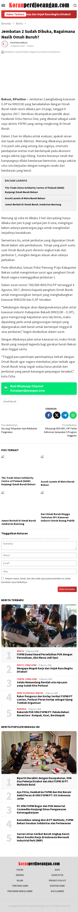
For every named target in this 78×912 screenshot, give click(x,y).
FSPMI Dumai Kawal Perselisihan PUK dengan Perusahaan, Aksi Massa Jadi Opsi (44, 656)
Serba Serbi (31, 665)
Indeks (20, 875)
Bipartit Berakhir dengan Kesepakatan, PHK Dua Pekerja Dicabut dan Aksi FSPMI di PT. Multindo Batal (44, 781)
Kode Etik (57, 875)
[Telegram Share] (65, 415)
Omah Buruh (9, 401)
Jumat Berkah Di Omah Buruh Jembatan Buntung (33, 204)
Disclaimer (57, 891)
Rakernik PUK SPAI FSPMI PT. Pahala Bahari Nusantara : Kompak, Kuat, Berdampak (43, 713)
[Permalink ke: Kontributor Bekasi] (5, 44)
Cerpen (20, 679)
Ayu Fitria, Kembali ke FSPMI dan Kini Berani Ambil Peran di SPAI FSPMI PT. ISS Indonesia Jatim (44, 795)
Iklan (20, 880)
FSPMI (20, 869)
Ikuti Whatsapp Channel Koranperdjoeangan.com (27, 388)
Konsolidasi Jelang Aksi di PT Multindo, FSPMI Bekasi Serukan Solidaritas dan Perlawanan (45, 821)
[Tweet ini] (56, 415)
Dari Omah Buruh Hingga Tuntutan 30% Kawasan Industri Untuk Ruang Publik (58, 517)
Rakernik (21, 709)
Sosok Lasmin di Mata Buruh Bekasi (25, 198)
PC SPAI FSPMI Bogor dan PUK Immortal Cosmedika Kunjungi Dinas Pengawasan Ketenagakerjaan (41, 809)
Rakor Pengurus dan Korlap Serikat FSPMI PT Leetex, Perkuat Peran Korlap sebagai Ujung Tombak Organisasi (45, 699)
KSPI (57, 869)
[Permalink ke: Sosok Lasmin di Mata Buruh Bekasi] (59, 467)
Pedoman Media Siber (19, 891)
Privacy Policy (57, 880)
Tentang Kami (20, 885)
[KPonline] (39, 5)
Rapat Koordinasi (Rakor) (30, 693)
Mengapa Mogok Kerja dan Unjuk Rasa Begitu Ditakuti (45, 670)
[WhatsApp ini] (73, 415)
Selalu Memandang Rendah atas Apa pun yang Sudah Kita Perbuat (42, 684)
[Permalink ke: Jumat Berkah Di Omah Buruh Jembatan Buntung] (19, 504)
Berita (20, 651)
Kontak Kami (57, 885)
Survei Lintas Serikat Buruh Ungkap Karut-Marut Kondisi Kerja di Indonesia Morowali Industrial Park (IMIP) (43, 837)
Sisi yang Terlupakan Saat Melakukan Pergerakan (19, 429)
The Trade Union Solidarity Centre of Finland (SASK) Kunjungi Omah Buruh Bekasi (18, 481)
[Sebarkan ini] (48, 415)
